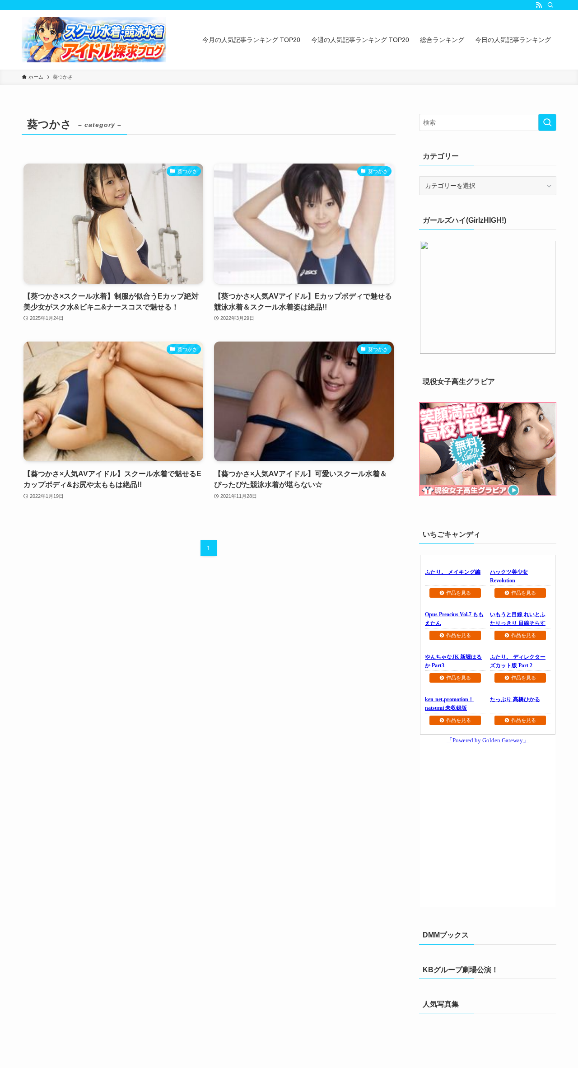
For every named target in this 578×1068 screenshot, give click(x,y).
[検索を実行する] (547, 122)
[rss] (539, 5)
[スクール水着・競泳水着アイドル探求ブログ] (94, 39)
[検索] (550, 5)
